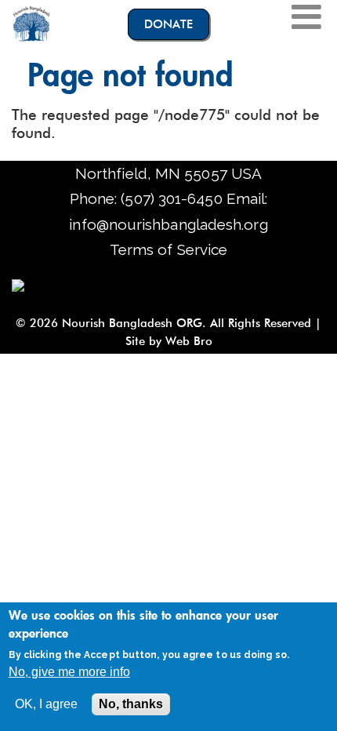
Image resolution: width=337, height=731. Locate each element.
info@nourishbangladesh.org (168, 224)
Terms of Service (168, 249)
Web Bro (186, 341)
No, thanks (131, 704)
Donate (168, 24)
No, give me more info (69, 671)
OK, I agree (46, 704)
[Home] (31, 23)
